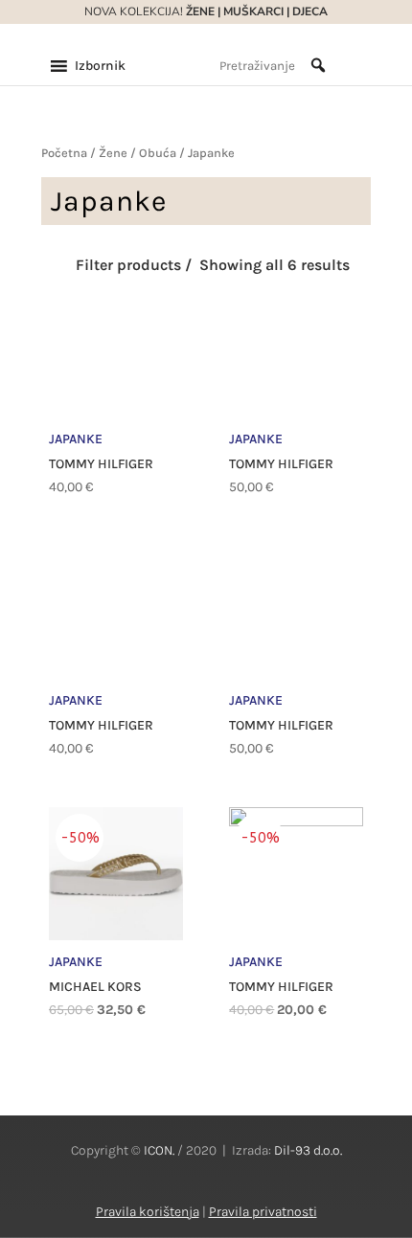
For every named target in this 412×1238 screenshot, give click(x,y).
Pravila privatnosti (263, 1212)
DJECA (310, 11)
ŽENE (199, 11)
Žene (113, 153)
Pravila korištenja (147, 1212)
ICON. (159, 1150)
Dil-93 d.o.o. (308, 1150)
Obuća (157, 153)
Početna (64, 153)
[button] (100, 66)
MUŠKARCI (253, 11)
